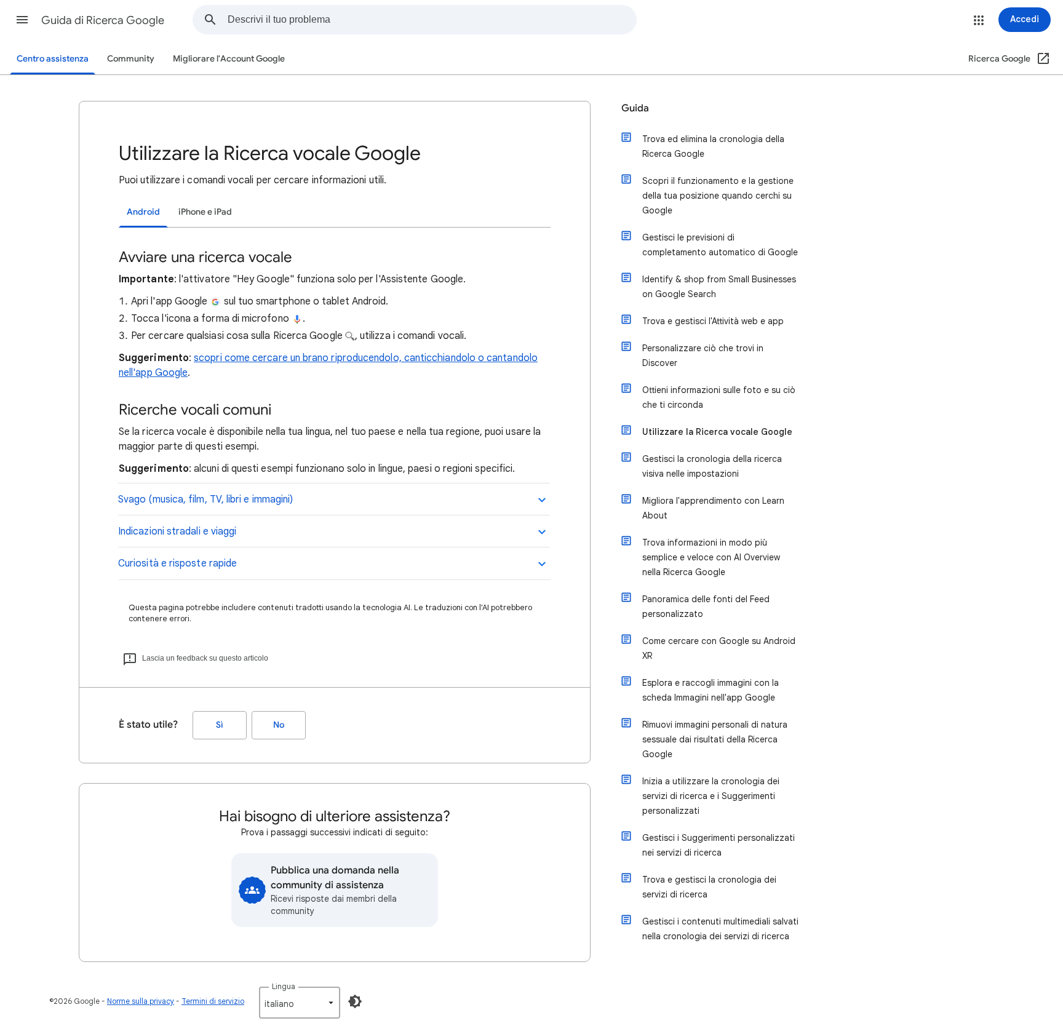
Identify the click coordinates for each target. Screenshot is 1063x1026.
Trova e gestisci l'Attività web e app (713, 321)
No (278, 725)
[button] (22, 19)
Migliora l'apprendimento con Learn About (713, 508)
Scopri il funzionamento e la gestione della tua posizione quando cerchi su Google (718, 195)
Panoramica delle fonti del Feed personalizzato (706, 606)
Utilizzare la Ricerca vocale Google (717, 431)
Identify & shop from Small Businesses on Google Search (719, 287)
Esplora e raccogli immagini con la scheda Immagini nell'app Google (710, 690)
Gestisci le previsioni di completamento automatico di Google (720, 245)
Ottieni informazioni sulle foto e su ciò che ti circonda (718, 397)
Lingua (283, 986)
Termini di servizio (212, 1001)
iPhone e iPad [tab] (205, 212)
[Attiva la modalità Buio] (355, 1001)
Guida (635, 108)
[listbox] (299, 1003)
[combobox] (432, 20)
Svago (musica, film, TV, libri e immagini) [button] (205, 499)
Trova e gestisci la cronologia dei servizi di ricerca (709, 887)
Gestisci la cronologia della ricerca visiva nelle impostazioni (712, 466)
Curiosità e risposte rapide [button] (177, 563)
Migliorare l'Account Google (229, 59)
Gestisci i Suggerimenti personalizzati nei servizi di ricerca (718, 845)
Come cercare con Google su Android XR (718, 648)
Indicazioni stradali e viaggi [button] (177, 531)
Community (130, 59)
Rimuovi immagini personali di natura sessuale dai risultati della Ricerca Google (714, 739)
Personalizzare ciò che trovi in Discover (702, 355)
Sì (219, 725)
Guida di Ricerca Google (102, 20)
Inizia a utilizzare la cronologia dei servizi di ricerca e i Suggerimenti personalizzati (710, 796)
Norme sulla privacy (140, 1001)
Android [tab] (143, 212)
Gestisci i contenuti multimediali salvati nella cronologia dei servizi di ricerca (720, 929)
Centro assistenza (53, 59)
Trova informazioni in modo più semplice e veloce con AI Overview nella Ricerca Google (711, 557)
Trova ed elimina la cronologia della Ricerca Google (713, 146)
